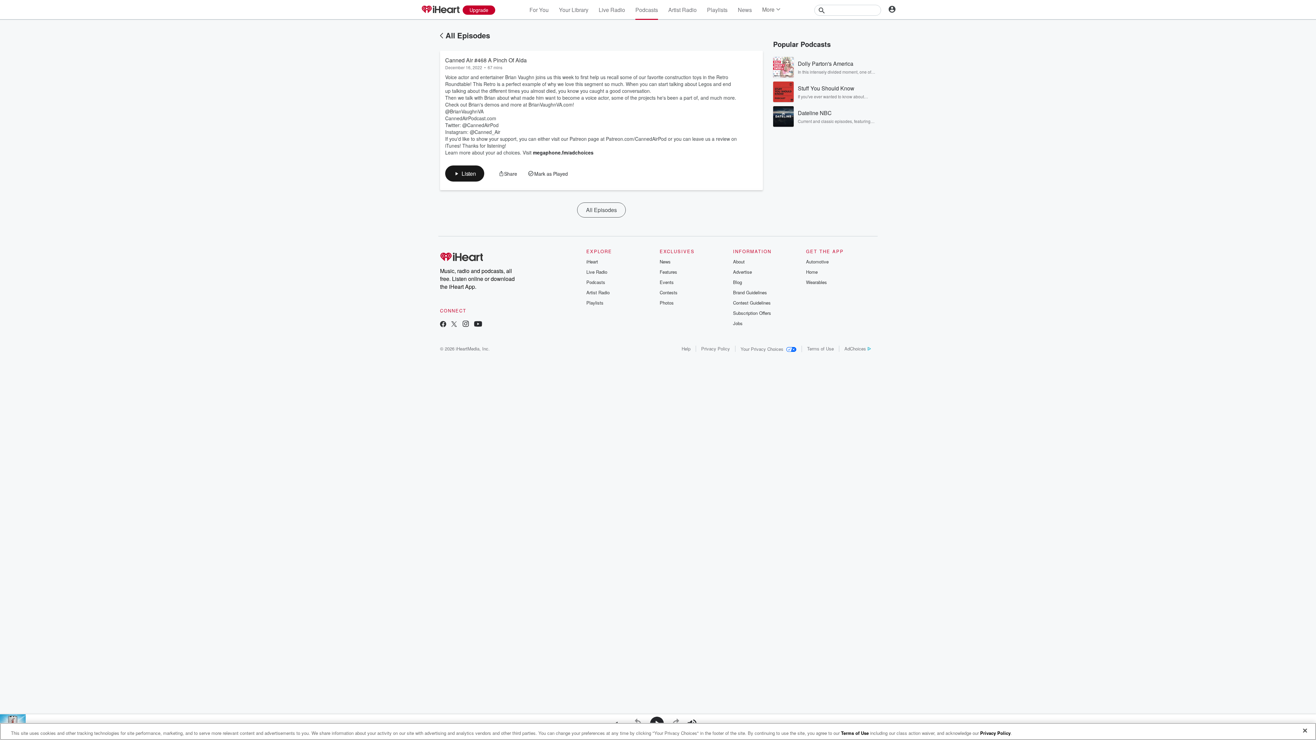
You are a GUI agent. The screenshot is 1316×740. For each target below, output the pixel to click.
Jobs (738, 323)
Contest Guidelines (752, 302)
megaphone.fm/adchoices (563, 152)
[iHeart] (440, 10)
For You (539, 10)
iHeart (592, 261)
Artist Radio (682, 10)
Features (668, 272)
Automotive (817, 261)
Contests (669, 292)
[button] (464, 173)
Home (812, 272)
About (739, 261)
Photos (667, 302)
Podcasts (646, 10)
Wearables (816, 282)
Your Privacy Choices (762, 349)
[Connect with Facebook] (443, 325)
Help (686, 348)
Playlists (717, 10)
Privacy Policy (715, 348)
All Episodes (468, 35)
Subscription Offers (752, 313)
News (745, 10)
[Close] (1305, 730)
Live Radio (612, 10)
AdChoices (855, 348)
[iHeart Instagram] (466, 325)
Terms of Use (820, 348)
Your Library (573, 10)
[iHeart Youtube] (478, 325)
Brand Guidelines (750, 292)
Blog (737, 282)
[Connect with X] (454, 325)
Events (667, 282)
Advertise (742, 272)
